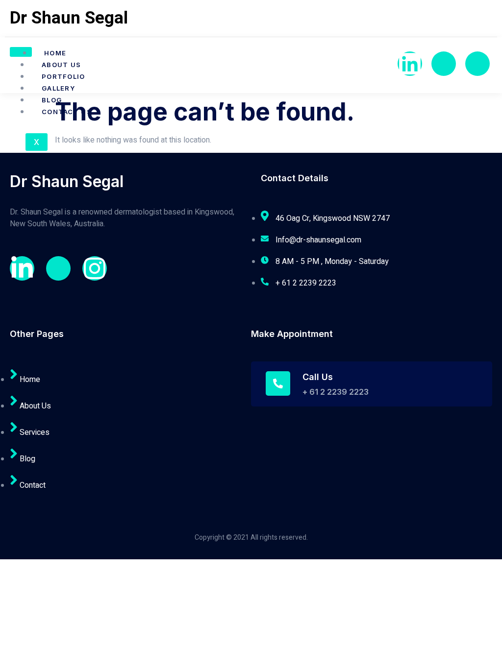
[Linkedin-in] (22, 268)
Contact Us (67, 112)
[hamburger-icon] (21, 52)
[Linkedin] (410, 63)
